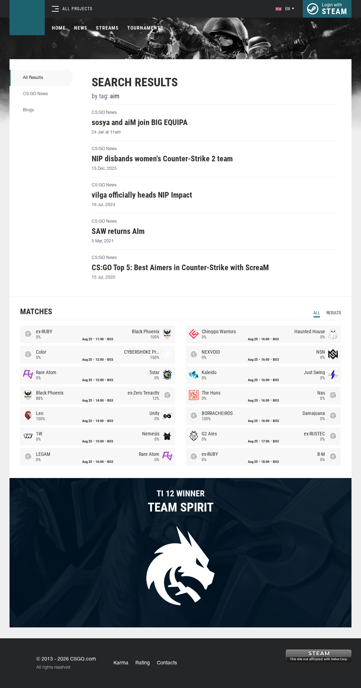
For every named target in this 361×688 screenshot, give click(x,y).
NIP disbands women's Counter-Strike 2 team (162, 159)
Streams (107, 28)
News (80, 28)
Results (333, 312)
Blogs (28, 110)
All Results (33, 78)
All (316, 312)
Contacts (167, 663)
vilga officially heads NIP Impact (142, 195)
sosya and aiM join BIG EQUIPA (140, 122)
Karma (121, 663)
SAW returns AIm (118, 231)
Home (59, 28)
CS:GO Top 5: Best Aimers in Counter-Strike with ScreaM (180, 268)
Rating (142, 663)
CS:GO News (35, 94)
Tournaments (145, 28)
